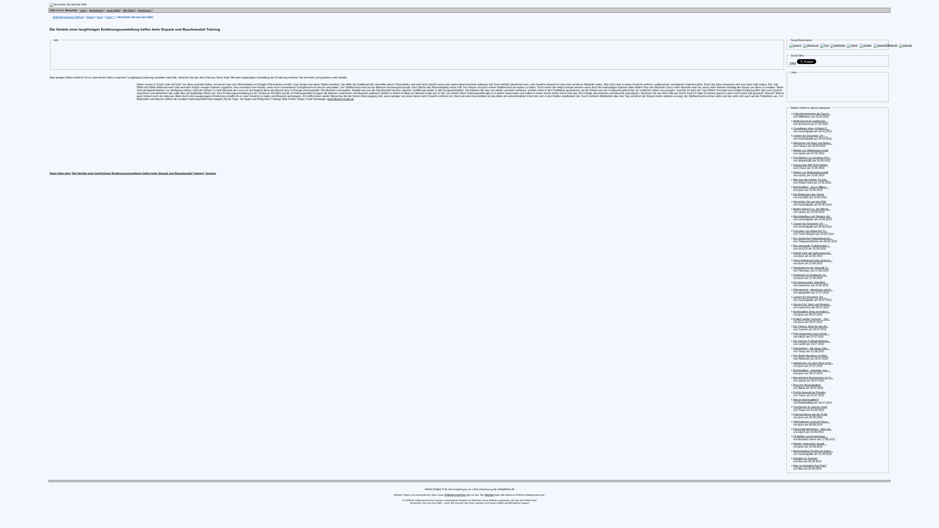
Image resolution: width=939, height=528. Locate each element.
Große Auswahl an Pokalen (809, 392)
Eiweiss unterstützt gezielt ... (810, 443)
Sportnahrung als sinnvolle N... (811, 267)
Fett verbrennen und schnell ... (811, 333)
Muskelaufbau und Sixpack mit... (812, 216)
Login (83, 10)
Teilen (792, 63)
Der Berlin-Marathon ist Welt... (811, 355)
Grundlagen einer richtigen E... (811, 128)
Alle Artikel (129, 10)
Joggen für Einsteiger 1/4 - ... (810, 135)
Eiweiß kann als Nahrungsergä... (812, 253)
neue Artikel (113, 10)
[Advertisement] (143, 56)
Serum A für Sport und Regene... (812, 304)
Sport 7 (110, 17)
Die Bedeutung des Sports (808, 194)
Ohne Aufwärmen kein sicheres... (813, 260)
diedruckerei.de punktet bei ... (810, 121)
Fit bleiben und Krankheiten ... (810, 436)
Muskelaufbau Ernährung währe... (813, 451)
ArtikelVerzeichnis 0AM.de (68, 17)
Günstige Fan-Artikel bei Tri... (810, 231)
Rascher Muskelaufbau (807, 385)
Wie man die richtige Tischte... (811, 179)
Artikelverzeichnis (455, 494)
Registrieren (96, 10)
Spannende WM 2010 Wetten (810, 165)
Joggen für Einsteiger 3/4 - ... (810, 297)
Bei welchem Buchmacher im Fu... (813, 377)
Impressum (144, 10)
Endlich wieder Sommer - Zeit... (811, 319)
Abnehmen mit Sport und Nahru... (813, 143)
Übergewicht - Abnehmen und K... (813, 289)
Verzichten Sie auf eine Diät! (809, 201)
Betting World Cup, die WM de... (812, 209)
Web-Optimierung (483, 489)
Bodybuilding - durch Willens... (811, 187)
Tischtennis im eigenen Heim (810, 407)
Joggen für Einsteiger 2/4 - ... (810, 223)
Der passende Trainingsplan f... (811, 245)
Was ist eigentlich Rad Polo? (810, 465)
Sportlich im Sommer (805, 458)
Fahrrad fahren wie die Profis (810, 414)
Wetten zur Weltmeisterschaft (810, 150)
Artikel (90, 17)
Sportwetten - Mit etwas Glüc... (811, 348)
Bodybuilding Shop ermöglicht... (811, 311)
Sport (100, 17)
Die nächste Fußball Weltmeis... (812, 341)
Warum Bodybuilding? (806, 399)
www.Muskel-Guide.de (340, 99)
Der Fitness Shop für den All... (810, 326)
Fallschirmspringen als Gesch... (812, 113)
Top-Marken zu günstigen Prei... (812, 157)
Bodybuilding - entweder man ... (811, 370)
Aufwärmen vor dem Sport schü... (813, 363)
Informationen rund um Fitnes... (811, 421)
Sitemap (489, 494)
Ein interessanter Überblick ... (810, 282)
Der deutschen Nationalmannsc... (813, 238)
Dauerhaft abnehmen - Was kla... (812, 429)
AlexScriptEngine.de (459, 489)
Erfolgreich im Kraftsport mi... (810, 275)
